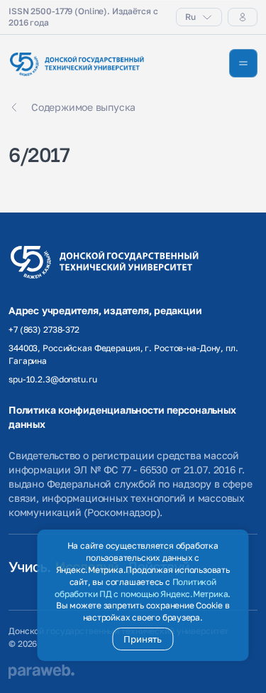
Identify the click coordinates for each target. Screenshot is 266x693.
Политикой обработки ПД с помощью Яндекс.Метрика (141, 587)
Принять (142, 639)
